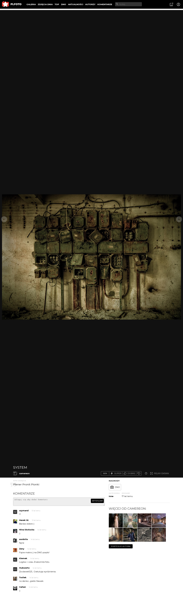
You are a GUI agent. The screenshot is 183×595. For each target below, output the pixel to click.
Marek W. (24, 520)
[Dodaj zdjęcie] (171, 4)
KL (15, 559)
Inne (111, 496)
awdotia (23, 539)
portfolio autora (120, 546)
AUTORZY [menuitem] (90, 4)
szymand (24, 510)
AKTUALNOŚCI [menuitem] (75, 4)
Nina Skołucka (26, 529)
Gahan (22, 587)
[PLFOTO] (11, 4)
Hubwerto (24, 568)
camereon (24, 473)
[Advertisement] (91, 28)
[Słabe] (138, 473)
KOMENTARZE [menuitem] (104, 4)
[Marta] (144, 535)
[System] (15, 473)
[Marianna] (116, 535)
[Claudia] (116, 520)
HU (15, 569)
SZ (15, 512)
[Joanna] (130, 535)
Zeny (21, 548)
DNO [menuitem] (63, 4)
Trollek (22, 577)
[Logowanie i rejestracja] (178, 4)
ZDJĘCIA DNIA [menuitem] (45, 4)
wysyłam (97, 501)
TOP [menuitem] (57, 4)
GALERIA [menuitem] (31, 4)
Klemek (23, 558)
